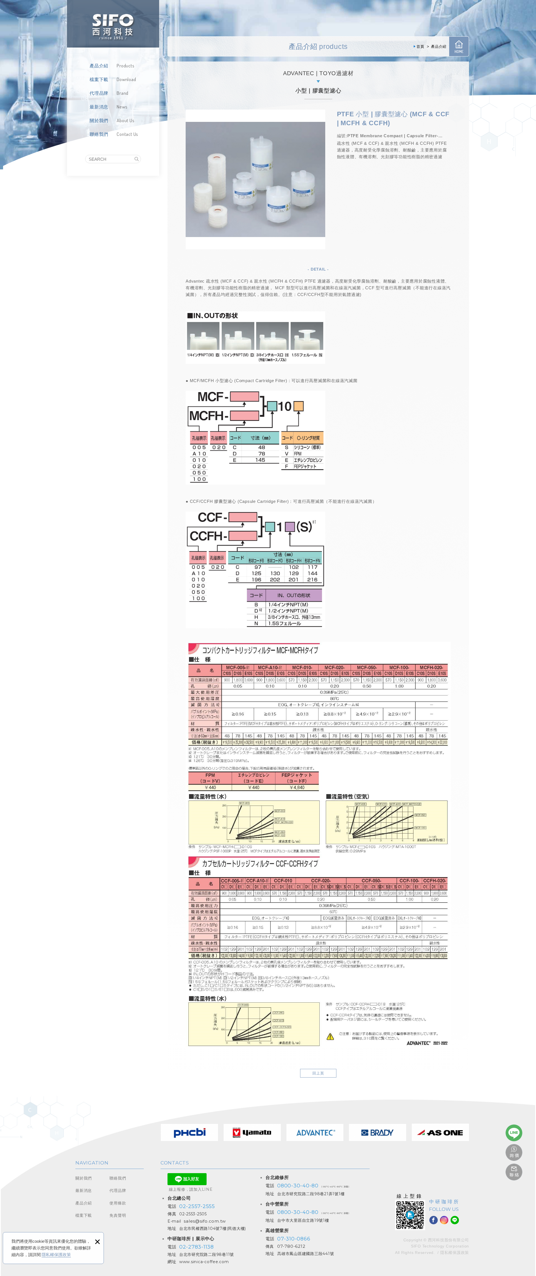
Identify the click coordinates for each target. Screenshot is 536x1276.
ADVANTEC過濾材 (315, 1132)
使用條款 (117, 1203)
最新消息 (83, 1190)
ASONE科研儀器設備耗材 (440, 1132)
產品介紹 (83, 1203)
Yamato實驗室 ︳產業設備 (252, 1132)
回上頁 (318, 1073)
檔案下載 (83, 1215)
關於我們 (83, 1178)
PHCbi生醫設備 (189, 1132)
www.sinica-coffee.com (204, 1261)
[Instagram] (444, 1220)
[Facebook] (433, 1220)
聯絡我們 (117, 1178)
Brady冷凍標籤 (377, 1132)
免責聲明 (117, 1215)
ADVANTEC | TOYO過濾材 (318, 73)
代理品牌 (117, 1190)
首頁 (459, 46)
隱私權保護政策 (56, 1254)
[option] (255, 179)
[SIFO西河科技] (113, 24)
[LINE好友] (455, 1220)
